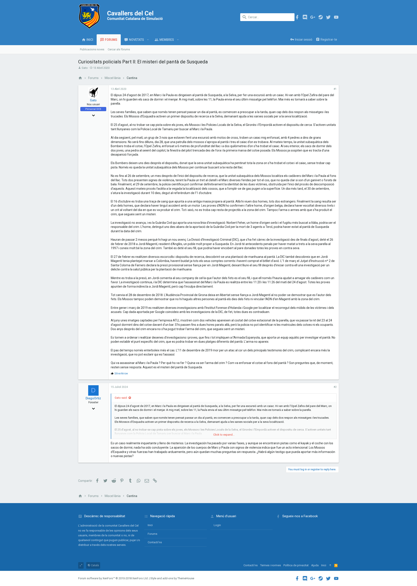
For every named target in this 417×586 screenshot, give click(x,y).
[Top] (330, 565)
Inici (150, 525)
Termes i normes (270, 565)
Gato (85, 67)
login (217, 525)
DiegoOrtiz (93, 398)
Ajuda (315, 565)
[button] (148, 40)
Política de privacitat (296, 565)
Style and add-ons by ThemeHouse (172, 578)
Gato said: (121, 397)
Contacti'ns (155, 542)
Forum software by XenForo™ (113, 578)
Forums (152, 533)
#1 (335, 89)
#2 (335, 386)
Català (94, 565)
